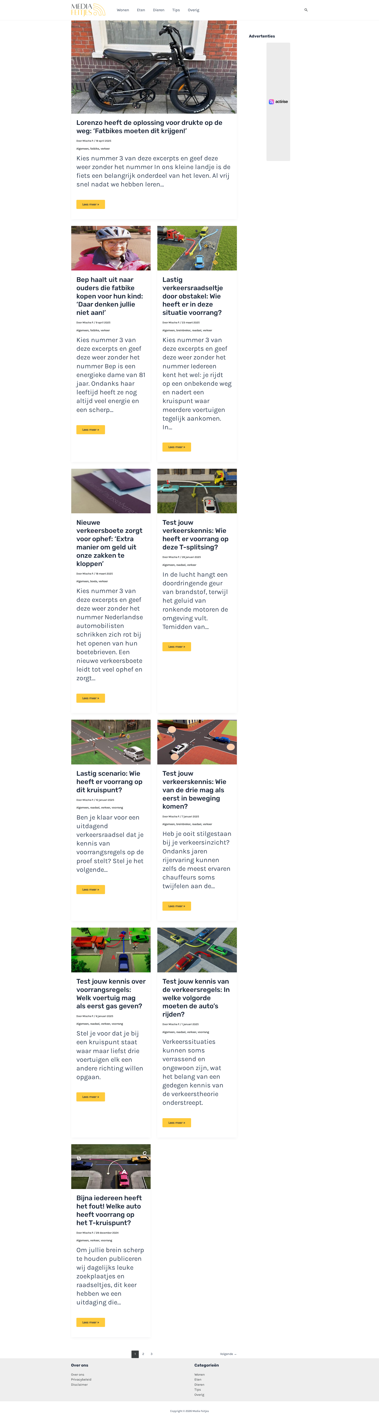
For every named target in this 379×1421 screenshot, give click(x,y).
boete (93, 581)
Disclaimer (79, 1384)
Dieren (199, 1384)
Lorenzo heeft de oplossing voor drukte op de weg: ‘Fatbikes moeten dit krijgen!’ (149, 127)
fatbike (94, 148)
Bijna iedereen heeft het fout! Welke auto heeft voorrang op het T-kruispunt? (109, 1210)
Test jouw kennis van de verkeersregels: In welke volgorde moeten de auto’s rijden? (196, 997)
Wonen (199, 1374)
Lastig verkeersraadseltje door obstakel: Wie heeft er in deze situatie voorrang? (192, 296)
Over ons (77, 1374)
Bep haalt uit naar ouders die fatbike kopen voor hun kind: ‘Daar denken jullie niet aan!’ (109, 296)
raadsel (196, 330)
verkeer (105, 148)
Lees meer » (90, 205)
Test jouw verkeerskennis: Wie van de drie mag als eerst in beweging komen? (194, 789)
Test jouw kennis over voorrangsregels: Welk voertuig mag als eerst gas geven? (110, 993)
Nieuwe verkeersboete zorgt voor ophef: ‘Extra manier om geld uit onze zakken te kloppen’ (109, 543)
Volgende (228, 1354)
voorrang (117, 807)
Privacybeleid (81, 1379)
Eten (197, 1379)
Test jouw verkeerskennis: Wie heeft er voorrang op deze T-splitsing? (195, 534)
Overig (199, 1395)
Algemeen (82, 148)
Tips (197, 1389)
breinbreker (183, 330)
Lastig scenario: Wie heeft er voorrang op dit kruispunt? (109, 781)
